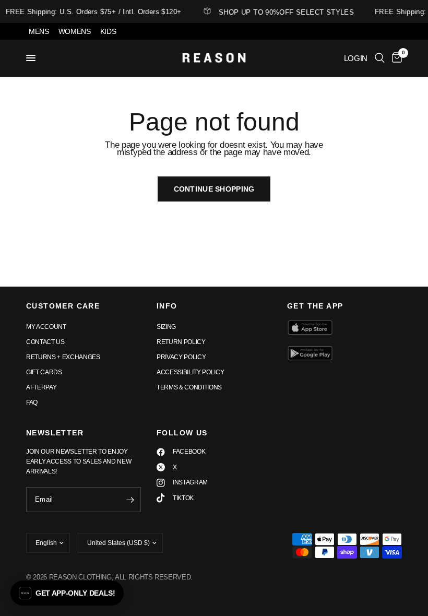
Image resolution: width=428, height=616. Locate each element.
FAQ (32, 402)
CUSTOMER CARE (63, 306)
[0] (395, 58)
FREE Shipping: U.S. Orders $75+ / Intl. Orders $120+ (91, 11)
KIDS (108, 31)
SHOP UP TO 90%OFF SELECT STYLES (284, 12)
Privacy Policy (181, 357)
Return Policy (181, 342)
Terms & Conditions (189, 387)
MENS (39, 31)
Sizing (166, 326)
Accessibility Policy (190, 372)
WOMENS (74, 31)
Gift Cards (44, 372)
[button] (67, 593)
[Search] (379, 58)
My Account (46, 326)
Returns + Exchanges (63, 357)
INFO (167, 306)
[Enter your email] (130, 499)
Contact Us (45, 342)
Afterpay (41, 387)
